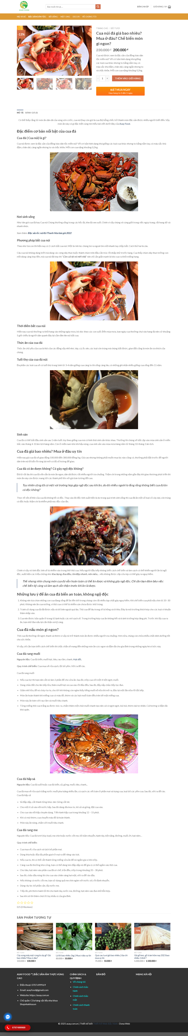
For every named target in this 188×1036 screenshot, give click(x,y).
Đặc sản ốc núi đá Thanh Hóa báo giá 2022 (49, 233)
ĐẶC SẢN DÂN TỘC (37, 16)
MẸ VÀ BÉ (21, 16)
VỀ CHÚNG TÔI (89, 16)
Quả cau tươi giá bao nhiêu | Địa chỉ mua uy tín (111, 956)
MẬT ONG (65, 16)
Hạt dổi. (77, 659)
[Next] (86, 51)
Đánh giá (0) (31, 113)
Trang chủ (102, 28)
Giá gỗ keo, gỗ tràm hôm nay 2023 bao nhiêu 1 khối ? (151, 956)
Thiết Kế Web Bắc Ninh (105, 1023)
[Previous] (22, 51)
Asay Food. (124, 123)
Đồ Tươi (115, 28)
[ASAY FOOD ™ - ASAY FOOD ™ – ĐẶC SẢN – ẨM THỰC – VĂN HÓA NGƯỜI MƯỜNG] (29, 6)
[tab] (20, 113)
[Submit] (97, 6)
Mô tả (20, 113)
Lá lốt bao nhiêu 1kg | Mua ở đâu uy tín (73, 955)
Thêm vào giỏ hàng (128, 78)
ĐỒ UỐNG (53, 16)
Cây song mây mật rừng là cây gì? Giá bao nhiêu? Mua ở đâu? (34, 956)
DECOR (76, 16)
